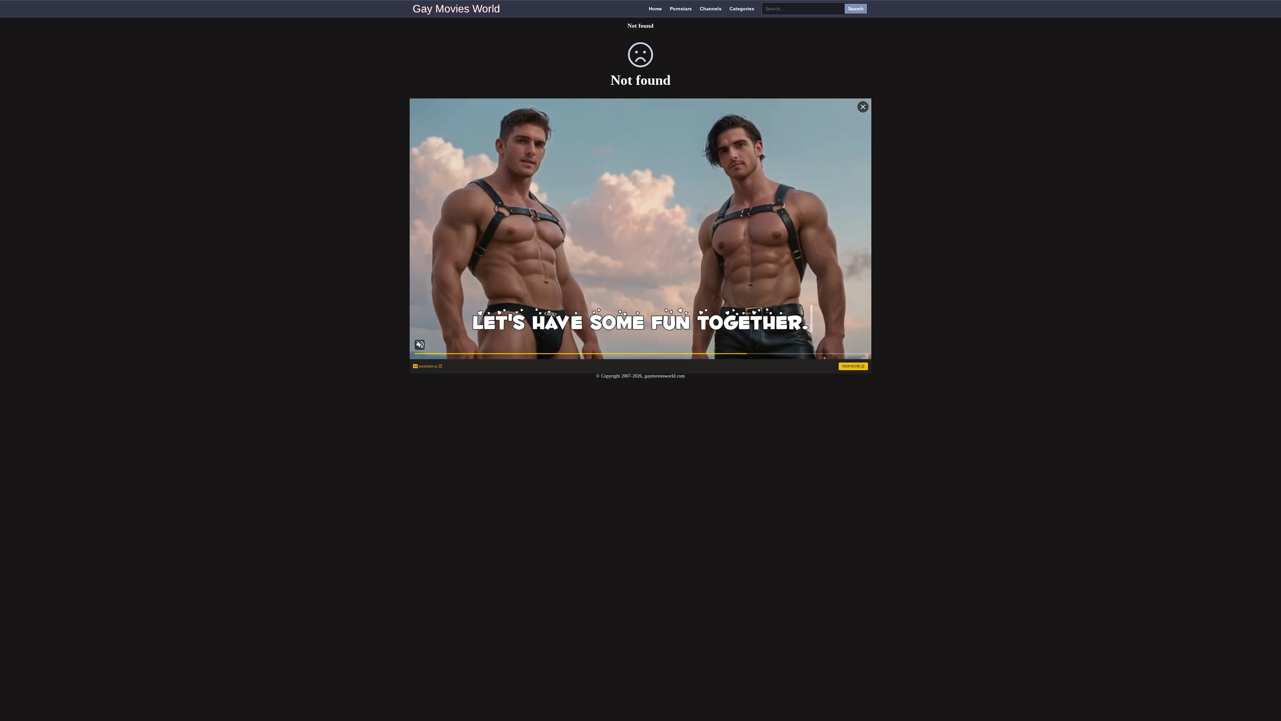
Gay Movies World (456, 8)
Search (856, 8)
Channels (711, 8)
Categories (742, 8)
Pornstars (681, 8)
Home (655, 8)
